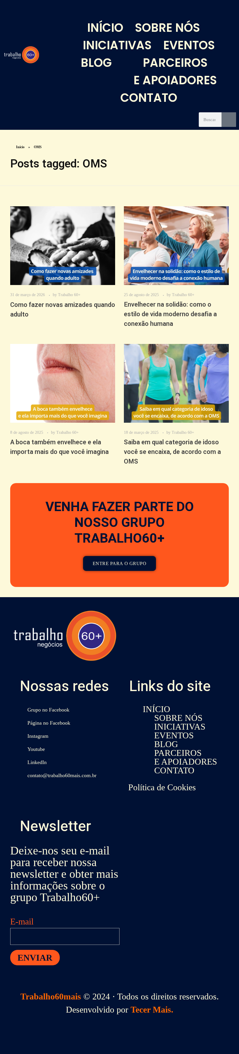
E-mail (22, 921)
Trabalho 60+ (69, 294)
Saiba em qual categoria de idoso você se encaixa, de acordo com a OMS (172, 452)
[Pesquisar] (229, 119)
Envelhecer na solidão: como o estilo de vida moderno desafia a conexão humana (170, 314)
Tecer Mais (151, 1009)
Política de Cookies (162, 787)
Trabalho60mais (50, 996)
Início (20, 147)
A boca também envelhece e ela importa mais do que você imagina (59, 447)
